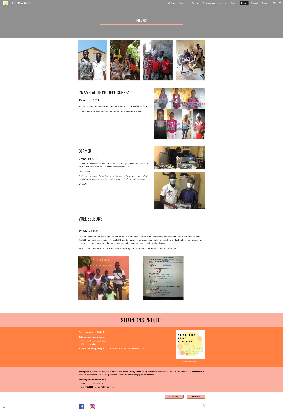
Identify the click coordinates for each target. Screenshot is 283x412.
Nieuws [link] (244, 3)
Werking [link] (182, 3)
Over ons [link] (195, 3)
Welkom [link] (171, 3)
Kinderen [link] (265, 3)
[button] (280, 3)
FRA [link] (274, 3)
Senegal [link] (254, 3)
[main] (141, 18)
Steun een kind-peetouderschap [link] (215, 3)
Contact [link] (234, 3)
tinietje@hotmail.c (188, 361)
